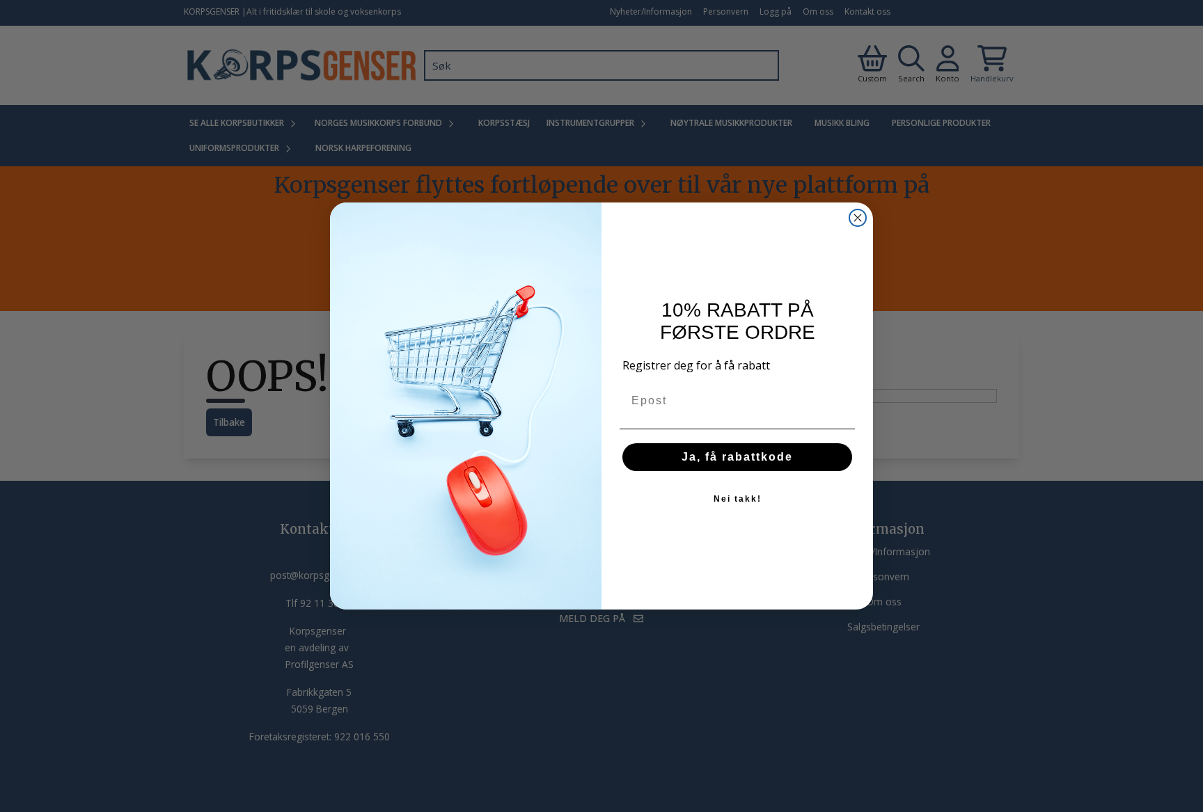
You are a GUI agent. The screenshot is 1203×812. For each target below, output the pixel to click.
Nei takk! (738, 499)
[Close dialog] (857, 217)
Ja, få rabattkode (737, 457)
